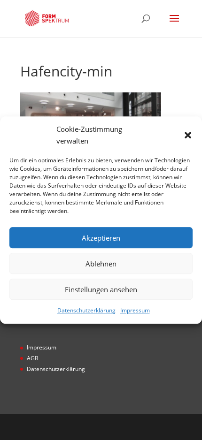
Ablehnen (101, 263)
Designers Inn (115, 426)
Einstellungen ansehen (101, 289)
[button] (188, 135)
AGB (33, 358)
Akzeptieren (101, 238)
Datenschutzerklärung (86, 311)
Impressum (135, 311)
